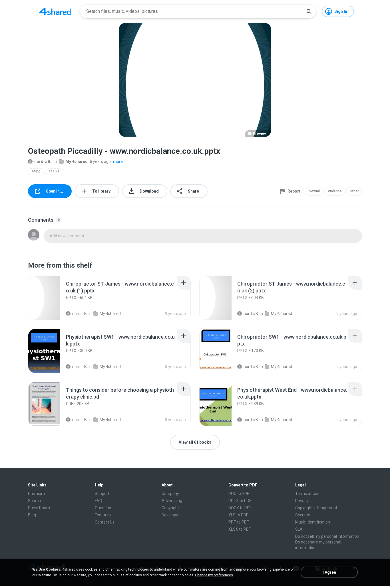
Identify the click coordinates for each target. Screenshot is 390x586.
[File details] (50, 298)
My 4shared (76, 161)
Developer (171, 515)
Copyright (170, 508)
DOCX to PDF (240, 508)
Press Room (39, 508)
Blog (32, 515)
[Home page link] (55, 11)
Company (170, 493)
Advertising (172, 500)
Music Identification (312, 522)
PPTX (36, 172)
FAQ (98, 500)
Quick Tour (104, 508)
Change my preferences (214, 575)
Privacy (301, 500)
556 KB (54, 172)
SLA (299, 529)
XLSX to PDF (239, 529)
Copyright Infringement (316, 508)
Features (103, 515)
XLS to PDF (238, 515)
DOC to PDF (238, 493)
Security (302, 515)
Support (102, 493)
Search (34, 500)
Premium (36, 493)
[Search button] (309, 11)
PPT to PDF (238, 522)
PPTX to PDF (239, 500)
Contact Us (104, 522)
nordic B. (42, 161)
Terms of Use (307, 493)
